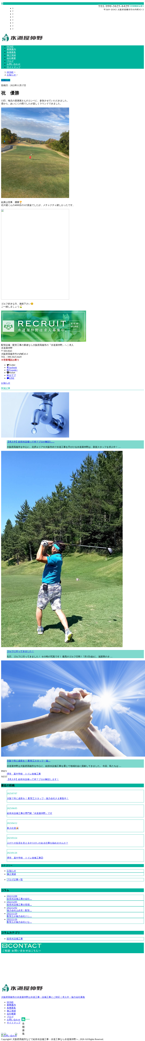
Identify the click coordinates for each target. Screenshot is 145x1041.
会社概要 (17, 20)
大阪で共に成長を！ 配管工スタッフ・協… (28, 761)
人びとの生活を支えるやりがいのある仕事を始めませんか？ (37, 843)
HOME (16, 8)
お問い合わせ (20, 26)
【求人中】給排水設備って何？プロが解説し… (30, 442)
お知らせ (5, 383)
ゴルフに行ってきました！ (20, 651)
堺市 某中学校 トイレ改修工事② (25, 858)
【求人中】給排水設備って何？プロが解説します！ (33, 779)
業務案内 (17, 11)
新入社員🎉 (13, 828)
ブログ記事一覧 (15, 879)
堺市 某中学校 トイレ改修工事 (24, 774)
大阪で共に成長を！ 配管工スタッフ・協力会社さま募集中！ (38, 798)
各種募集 (17, 14)
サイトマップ (20, 29)
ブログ (16, 23)
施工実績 (17, 17)
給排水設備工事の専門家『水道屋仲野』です (29, 813)
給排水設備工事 (15, 938)
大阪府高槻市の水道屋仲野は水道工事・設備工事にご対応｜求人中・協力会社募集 (43, 997)
